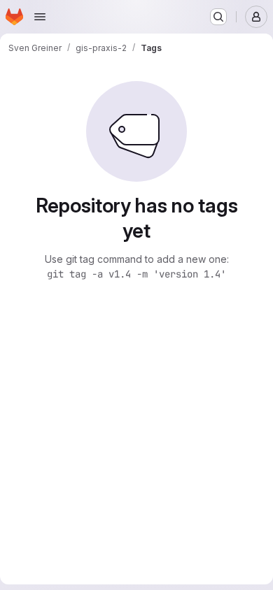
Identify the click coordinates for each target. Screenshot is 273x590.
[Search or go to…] (218, 16)
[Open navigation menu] (40, 17)
